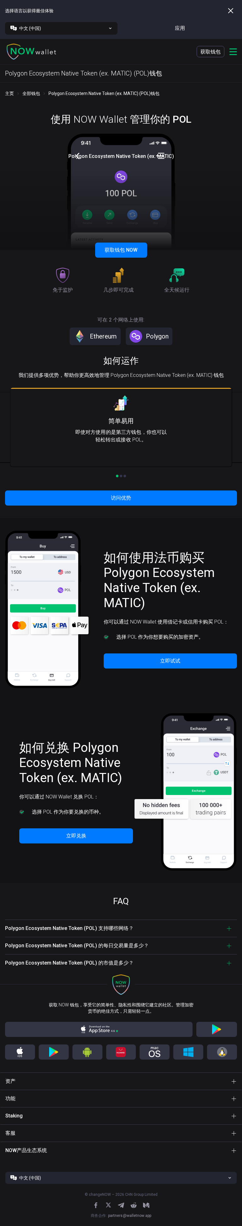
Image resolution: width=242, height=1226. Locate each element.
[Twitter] (108, 1205)
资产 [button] (10, 1081)
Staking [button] (14, 1116)
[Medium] (146, 1205)
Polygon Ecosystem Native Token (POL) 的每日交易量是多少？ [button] (77, 946)
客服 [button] (10, 1133)
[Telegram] (121, 1205)
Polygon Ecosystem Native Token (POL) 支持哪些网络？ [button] (69, 928)
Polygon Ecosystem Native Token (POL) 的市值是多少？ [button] (69, 963)
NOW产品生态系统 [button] (26, 1150)
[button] (31, 52)
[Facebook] (96, 1205)
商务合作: (121, 1215)
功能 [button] (10, 1098)
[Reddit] (133, 1205)
